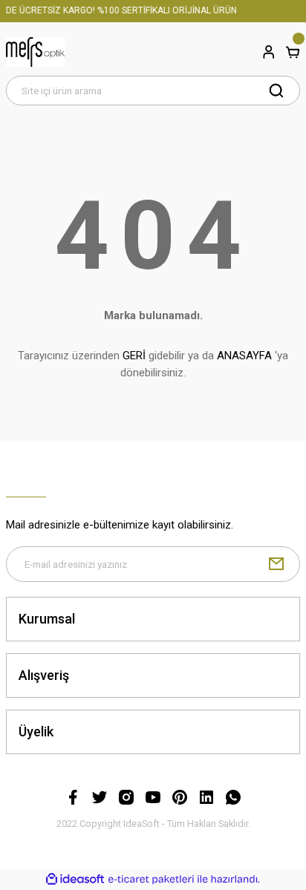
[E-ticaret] (151, 879)
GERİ (134, 355)
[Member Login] (268, 52)
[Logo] (35, 52)
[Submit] (276, 564)
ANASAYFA (244, 355)
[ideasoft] (75, 879)
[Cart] (292, 52)
